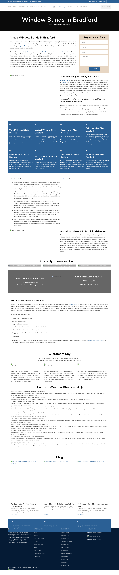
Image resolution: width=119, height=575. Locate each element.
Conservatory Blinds (66, 541)
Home (50, 24)
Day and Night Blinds (66, 553)
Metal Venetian (65, 544)
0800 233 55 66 (93, 1)
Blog (35, 547)
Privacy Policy (38, 556)
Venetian (44, 52)
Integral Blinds (65, 538)
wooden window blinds (56, 52)
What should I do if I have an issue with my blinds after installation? (29, 424)
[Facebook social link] (108, 1)
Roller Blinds (64, 559)
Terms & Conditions (39, 553)
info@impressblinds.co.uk (95, 340)
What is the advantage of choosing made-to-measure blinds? (28, 391)
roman (31, 52)
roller (27, 52)
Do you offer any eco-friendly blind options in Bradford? (26, 430)
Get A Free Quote (39, 538)
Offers (36, 541)
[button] (59, 391)
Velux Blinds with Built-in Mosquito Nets (59, 504)
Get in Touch (37, 550)
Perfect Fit (63, 562)
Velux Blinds (64, 550)
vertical (23, 52)
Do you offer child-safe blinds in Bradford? (22, 401)
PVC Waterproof (65, 547)
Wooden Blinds (65, 532)
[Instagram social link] (110, 1)
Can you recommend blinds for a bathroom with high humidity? (28, 397)
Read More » (14, 514)
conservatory (38, 52)
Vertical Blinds (65, 535)
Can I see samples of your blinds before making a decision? (27, 419)
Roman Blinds (64, 556)
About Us (36, 535)
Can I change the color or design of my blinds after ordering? (27, 436)
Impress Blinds (23, 46)
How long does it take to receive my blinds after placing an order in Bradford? (32, 407)
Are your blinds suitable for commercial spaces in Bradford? (27, 413)
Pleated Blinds (65, 565)
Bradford (64, 82)
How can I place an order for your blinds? (22, 442)
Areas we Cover (38, 544)
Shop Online (106, 7)
